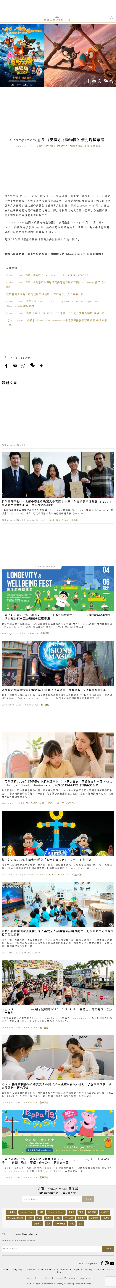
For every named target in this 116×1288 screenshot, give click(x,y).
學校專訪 (38, 1223)
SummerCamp (27, 1212)
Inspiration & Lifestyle (53, 146)
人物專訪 (105, 1212)
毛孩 (80, 1223)
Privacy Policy (44, 1278)
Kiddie (60, 1272)
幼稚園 (48, 1218)
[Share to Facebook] (88, 80)
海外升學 (94, 1218)
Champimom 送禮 (79, 146)
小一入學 (69, 1218)
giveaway (23, 357)
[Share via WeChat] (105, 79)
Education (33, 520)
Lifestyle (32, 633)
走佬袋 (71, 1212)
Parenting (88, 1269)
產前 (39, 1218)
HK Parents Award (105, 1269)
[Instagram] (107, 1263)
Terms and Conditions (65, 1278)
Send (88, 1199)
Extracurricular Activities (60, 520)
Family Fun (64, 874)
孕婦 (58, 1218)
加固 (41, 1212)
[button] (3, 18)
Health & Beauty (48, 1269)
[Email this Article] (94, 80)
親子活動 (44, 633)
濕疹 (48, 1223)
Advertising (85, 1278)
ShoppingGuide (56, 1212)
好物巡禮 (95, 146)
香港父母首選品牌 (15, 1218)
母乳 (72, 1223)
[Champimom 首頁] (55, 20)
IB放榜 (106, 1218)
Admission (48, 803)
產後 (30, 1218)
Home (5, 1269)
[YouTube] (112, 1263)
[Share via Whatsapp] (100, 80)
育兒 (81, 1212)
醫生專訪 (92, 1212)
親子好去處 (60, 1223)
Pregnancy (17, 1269)
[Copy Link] (112, 80)
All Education (66, 803)
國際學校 (81, 1218)
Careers (29, 1278)
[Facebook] (101, 1263)
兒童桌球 (11, 1212)
